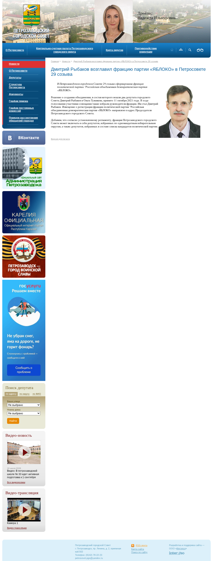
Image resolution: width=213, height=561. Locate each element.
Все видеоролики (16, 482)
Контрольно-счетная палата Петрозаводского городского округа (64, 50)
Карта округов (114, 50)
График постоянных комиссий (21, 109)
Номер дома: (14, 409)
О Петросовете (15, 50)
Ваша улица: (13, 401)
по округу (25, 394)
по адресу (11, 394)
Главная (55, 61)
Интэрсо (181, 548)
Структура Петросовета (17, 86)
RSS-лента (141, 545)
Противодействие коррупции (146, 50)
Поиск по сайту (139, 552)
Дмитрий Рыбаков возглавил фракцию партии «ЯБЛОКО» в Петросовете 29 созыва (115, 61)
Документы (16, 94)
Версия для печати (60, 139)
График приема (18, 101)
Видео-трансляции (17, 528)
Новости (14, 63)
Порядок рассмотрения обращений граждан (23, 119)
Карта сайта (137, 549)
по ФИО (37, 394)
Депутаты (15, 77)
